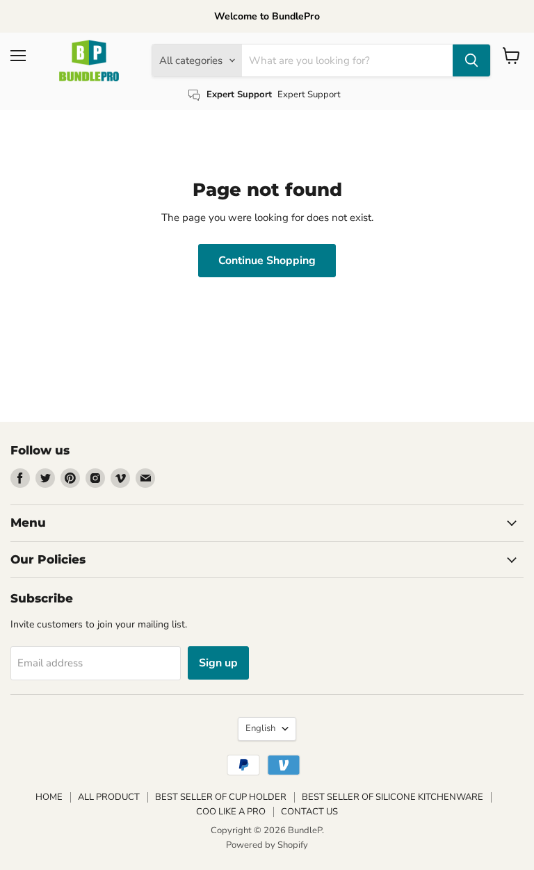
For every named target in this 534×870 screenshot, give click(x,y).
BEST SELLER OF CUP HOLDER (220, 797)
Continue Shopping (267, 260)
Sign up (218, 663)
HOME (49, 797)
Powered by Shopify (267, 845)
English (260, 728)
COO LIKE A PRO (231, 811)
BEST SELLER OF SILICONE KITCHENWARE (392, 797)
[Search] (471, 60)
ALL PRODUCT (109, 797)
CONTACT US (309, 811)
